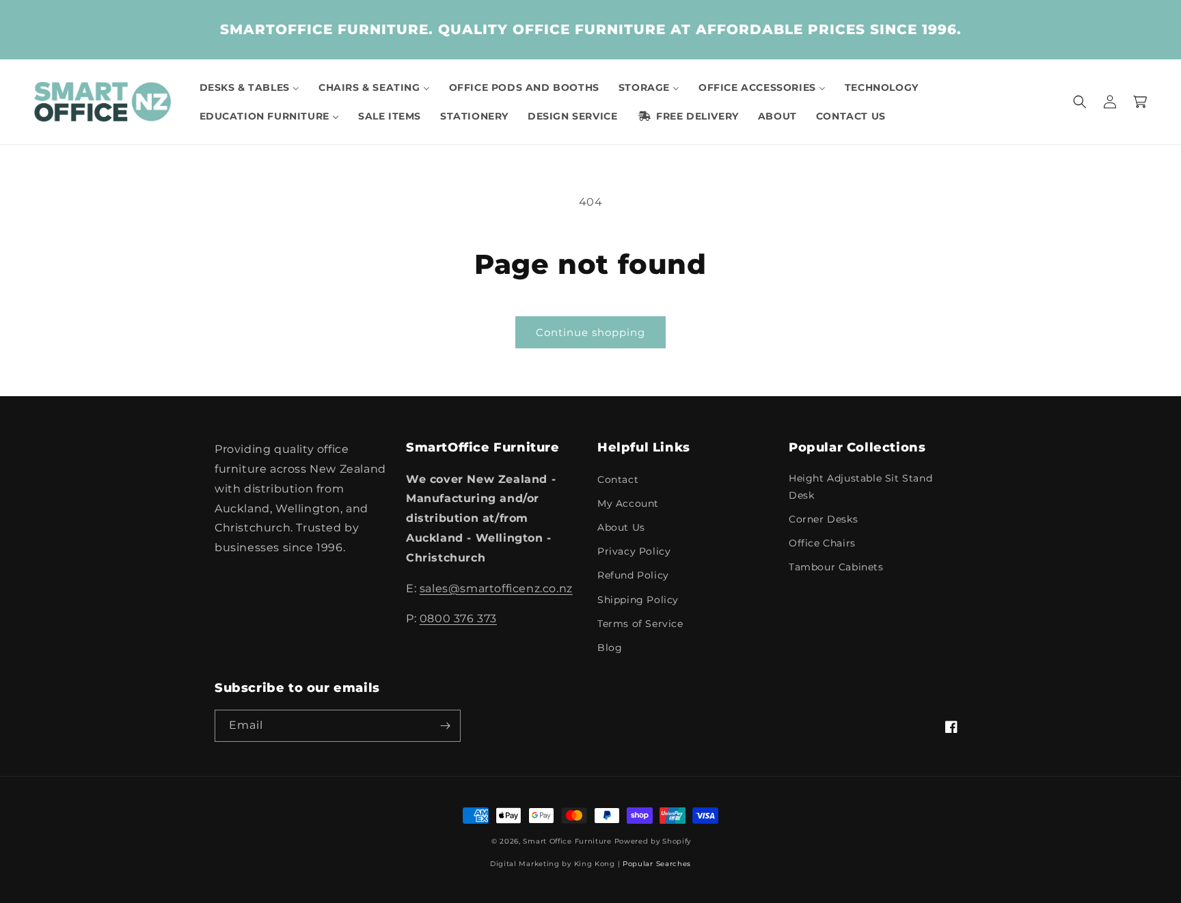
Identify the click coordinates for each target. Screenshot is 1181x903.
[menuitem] (249, 87)
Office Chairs (822, 543)
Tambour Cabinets (836, 567)
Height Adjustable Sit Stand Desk (860, 486)
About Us (621, 527)
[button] (1080, 102)
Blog (609, 647)
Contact (617, 479)
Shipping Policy (638, 600)
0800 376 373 (458, 618)
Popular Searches (657, 863)
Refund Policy (633, 575)
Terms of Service (640, 623)
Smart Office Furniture (567, 841)
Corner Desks (823, 519)
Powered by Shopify (653, 841)
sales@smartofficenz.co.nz (496, 588)
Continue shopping (590, 332)
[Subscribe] (445, 726)
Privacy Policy (633, 551)
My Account (628, 503)
